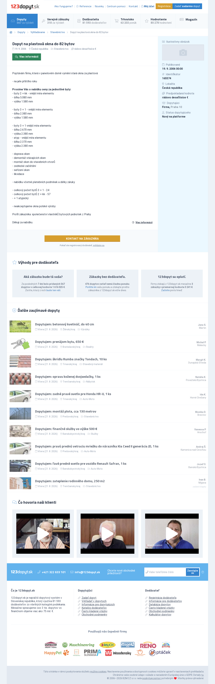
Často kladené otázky (94, 611)
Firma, (172, 107)
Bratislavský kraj (71, 347)
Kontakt (133, 6)
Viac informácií (28, 56)
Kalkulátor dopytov (160, 614)
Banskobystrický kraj (74, 433)
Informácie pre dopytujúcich (98, 604)
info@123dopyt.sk (87, 572)
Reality (90, 347)
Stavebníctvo (57, 32)
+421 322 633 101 (54, 572)
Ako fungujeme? (63, 6)
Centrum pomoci (116, 6)
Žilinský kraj (69, 329)
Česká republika (172, 87)
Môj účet (149, 6)
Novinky (99, 6)
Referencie (85, 6)
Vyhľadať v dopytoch (94, 601)
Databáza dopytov (160, 604)
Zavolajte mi (192, 571)
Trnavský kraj (70, 364)
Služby (94, 433)
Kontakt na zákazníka (82, 238)
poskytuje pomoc (151, 678)
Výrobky (85, 329)
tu (202, 675)
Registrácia (164, 6)
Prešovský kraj (70, 416)
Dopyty (21, 32)
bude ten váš (53, 290)
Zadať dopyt (187, 6)
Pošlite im (90, 287)
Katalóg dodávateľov (94, 607)
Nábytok (90, 381)
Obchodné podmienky (94, 614)
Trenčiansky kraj (71, 381)
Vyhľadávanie (38, 32)
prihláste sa (98, 245)
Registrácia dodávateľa (162, 597)
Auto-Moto (89, 399)
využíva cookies (98, 671)
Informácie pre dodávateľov (165, 601)
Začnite (165, 290)
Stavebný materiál (93, 364)
